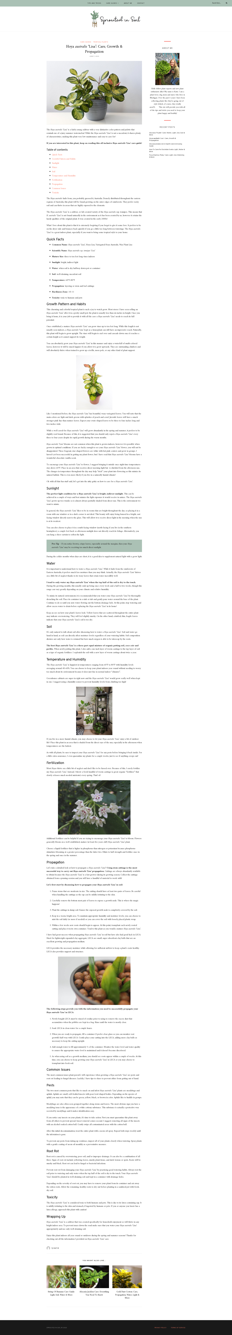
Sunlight (55, 163)
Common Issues (59, 188)
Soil (53, 172)
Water (54, 167)
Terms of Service (178, 1328)
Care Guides (111, 3)
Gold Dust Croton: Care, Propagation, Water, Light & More (127, 1295)
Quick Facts (57, 155)
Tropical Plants (100, 42)
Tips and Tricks (94, 3)
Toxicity (55, 193)
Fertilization (57, 180)
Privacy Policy (161, 1328)
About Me (128, 3)
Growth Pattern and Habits (64, 159)
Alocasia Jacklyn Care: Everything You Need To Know (94, 1293)
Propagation (57, 184)
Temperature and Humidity (64, 176)
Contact (141, 3)
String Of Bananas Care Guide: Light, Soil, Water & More (61, 1293)
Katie (56, 1248)
